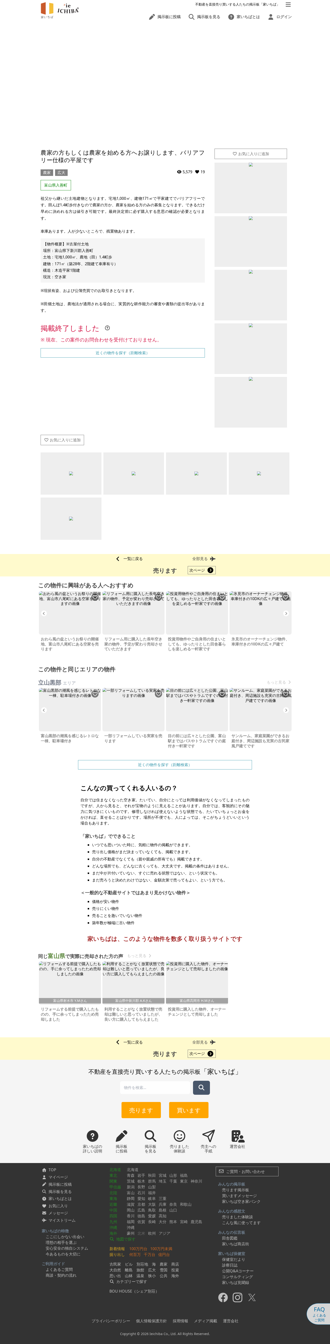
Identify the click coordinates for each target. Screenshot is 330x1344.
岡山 (131, 1210)
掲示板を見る (60, 1191)
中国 (113, 1210)
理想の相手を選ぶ (61, 1242)
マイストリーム (62, 1220)
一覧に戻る (133, 558)
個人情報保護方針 (151, 1320)
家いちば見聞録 (235, 1282)
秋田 (152, 1175)
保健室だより (233, 1259)
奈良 (173, 1204)
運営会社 (230, 1320)
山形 (173, 1175)
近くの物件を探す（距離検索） (123, 352)
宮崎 (184, 1221)
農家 (47, 172)
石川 (141, 1192)
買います (189, 1110)
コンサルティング (237, 1276)
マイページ (58, 1177)
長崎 (152, 1221)
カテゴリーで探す (131, 1281)
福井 (152, 1192)
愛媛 (152, 1216)
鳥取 (152, 1210)
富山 (131, 1192)
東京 (184, 1181)
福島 (184, 1175)
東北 (113, 1175)
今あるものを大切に (63, 1254)
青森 (131, 1175)
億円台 (164, 1254)
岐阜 (152, 1198)
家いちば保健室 (231, 1253)
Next (286, 613)
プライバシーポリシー (111, 1320)
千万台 (149, 1254)
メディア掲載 (205, 1320)
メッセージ (58, 1213)
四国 (113, 1216)
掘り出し (117, 1254)
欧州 (152, 1233)
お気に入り (58, 1205)
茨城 (131, 1181)
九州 (113, 1221)
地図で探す (125, 1239)
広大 (61, 172)
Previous (44, 613)
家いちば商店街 (235, 1244)
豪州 (131, 1233)
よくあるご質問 (59, 1269)
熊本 (173, 1221)
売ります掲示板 (235, 1189)
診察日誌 (229, 1265)
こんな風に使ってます (241, 1222)
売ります (141, 1110)
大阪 (152, 1204)
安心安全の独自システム (67, 1248)
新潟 (131, 1187)
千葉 (173, 1181)
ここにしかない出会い (65, 1236)
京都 (141, 1204)
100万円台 (138, 1248)
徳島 (141, 1216)
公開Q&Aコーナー (238, 1271)
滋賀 (131, 1204)
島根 (162, 1210)
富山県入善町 (55, 185)
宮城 (162, 1175)
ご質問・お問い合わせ (245, 1171)
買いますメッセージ (239, 1195)
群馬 (152, 1181)
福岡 (131, 1221)
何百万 (135, 1254)
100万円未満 (161, 1248)
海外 (113, 1233)
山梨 (152, 1187)
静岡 (131, 1198)
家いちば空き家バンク (241, 1201)
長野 (141, 1187)
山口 (173, 1210)
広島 (141, 1210)
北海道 (115, 1169)
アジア (164, 1233)
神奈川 (196, 1181)
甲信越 (115, 1187)
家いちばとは (60, 1198)
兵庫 (162, 1204)
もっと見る (276, 682)
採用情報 (180, 1320)
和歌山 (186, 1204)
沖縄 (113, 1227)
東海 (113, 1198)
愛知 (141, 1198)
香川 (131, 1216)
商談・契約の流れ (61, 1275)
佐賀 (141, 1221)
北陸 (113, 1192)
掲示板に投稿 (60, 1184)
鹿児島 (196, 1221)
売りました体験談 (237, 1216)
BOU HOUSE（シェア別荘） (134, 1291)
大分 (162, 1221)
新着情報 (117, 1248)
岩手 (141, 1175)
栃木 (141, 1181)
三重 (162, 1198)
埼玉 (162, 1181)
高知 (162, 1216)
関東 (113, 1181)
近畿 (113, 1204)
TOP (52, 1169)
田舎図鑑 (229, 1238)
